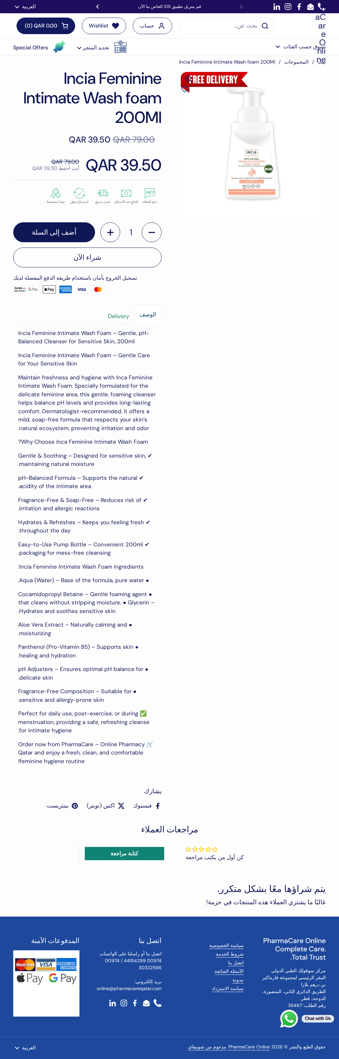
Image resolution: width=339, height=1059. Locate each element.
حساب (147, 25)
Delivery (118, 316)
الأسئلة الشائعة (229, 971)
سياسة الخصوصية (226, 945)
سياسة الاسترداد (228, 988)
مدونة (238, 980)
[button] (102, 46)
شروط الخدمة (230, 954)
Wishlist (98, 25)
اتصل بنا (236, 963)
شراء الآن (87, 257)
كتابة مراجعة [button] (124, 853)
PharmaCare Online (248, 1047)
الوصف (147, 314)
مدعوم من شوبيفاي (207, 1047)
